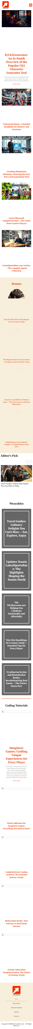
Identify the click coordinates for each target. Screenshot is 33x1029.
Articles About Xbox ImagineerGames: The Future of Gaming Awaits (16, 972)
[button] (30, 5)
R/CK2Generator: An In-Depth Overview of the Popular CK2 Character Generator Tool (16, 64)
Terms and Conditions (16, 1007)
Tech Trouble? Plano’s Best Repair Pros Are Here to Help (16, 320)
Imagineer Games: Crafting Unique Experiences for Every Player (16, 755)
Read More (16, 84)
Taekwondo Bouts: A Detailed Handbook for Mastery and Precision (16, 127)
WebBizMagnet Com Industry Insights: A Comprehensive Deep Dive (16, 444)
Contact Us (16, 1016)
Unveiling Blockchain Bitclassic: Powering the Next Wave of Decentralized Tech (16, 174)
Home (16, 999)
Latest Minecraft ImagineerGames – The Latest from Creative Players (16, 221)
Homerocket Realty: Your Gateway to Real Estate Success (16, 923)
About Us (16, 1012)
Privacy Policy (16, 1003)
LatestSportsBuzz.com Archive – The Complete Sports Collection (16, 268)
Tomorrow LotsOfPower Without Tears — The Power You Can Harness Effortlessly (16, 402)
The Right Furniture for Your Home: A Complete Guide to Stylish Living (16, 361)
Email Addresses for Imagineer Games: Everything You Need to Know (16, 826)
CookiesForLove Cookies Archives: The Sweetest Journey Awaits (16, 875)
